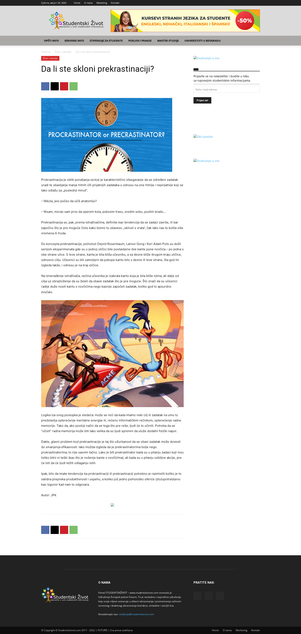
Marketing (101, 2)
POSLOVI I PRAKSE (140, 40)
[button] (255, 41)
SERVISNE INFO (74, 40)
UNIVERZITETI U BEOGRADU (202, 40)
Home (77, 2)
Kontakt (115, 2)
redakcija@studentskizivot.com (136, 614)
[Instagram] (250, 3)
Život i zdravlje (63, 51)
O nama (88, 2)
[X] (257, 3)
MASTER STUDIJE (168, 40)
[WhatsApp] (73, 86)
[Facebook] (243, 3)
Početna (45, 51)
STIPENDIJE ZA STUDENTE (106, 40)
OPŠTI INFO (51, 40)
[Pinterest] (64, 86)
